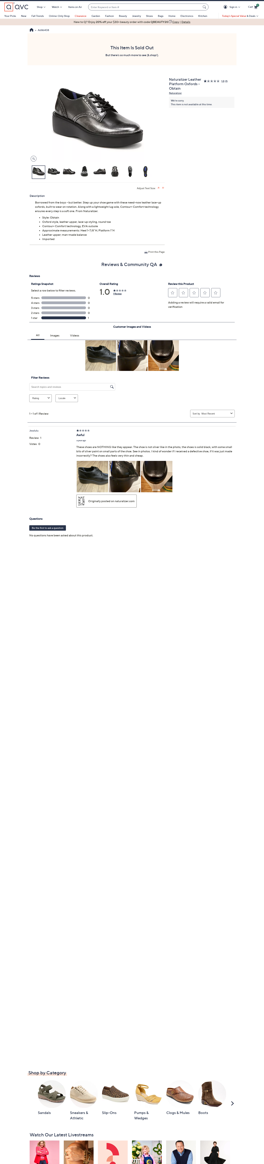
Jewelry (136, 15)
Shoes (149, 15)
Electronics (186, 15)
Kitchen (202, 15)
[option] (132, 22)
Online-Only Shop (59, 15)
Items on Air (75, 6)
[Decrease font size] (163, 187)
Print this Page (156, 251)
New (23, 15)
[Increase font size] (159, 187)
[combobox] (144, 7)
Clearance (80, 15)
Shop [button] (40, 6)
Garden (95, 15)
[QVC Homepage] (31, 30)
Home (171, 15)
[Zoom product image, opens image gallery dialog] (33, 159)
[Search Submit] (205, 7)
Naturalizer (175, 92)
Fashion (109, 15)
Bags (160, 15)
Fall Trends (37, 15)
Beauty (123, 15)
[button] (226, 7)
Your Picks (10, 15)
